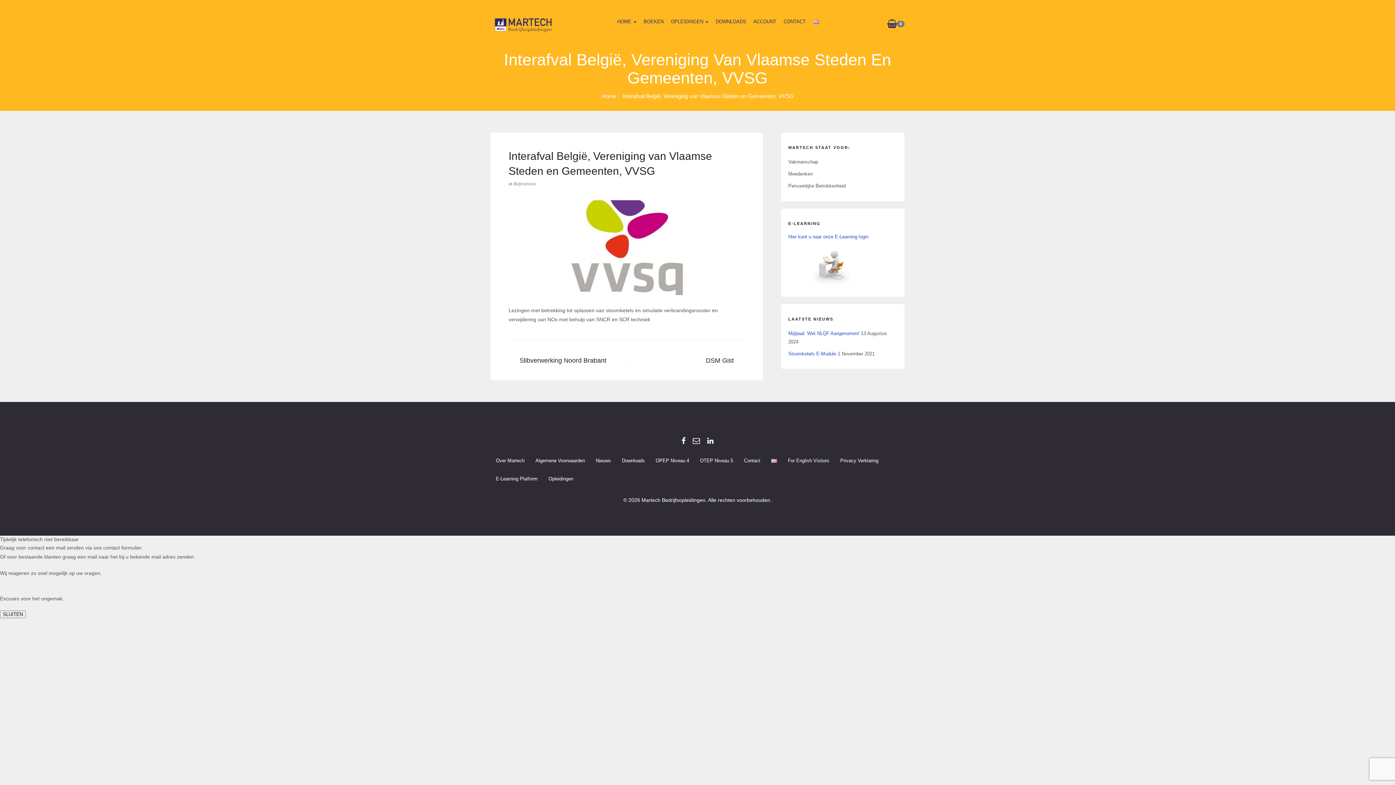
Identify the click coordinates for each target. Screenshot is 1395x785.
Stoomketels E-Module (812, 354)
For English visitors (808, 460)
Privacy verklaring (859, 460)
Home (625, 21)
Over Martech (510, 460)
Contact (795, 21)
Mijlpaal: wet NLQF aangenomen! (824, 333)
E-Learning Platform (517, 479)
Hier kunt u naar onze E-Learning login (828, 236)
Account (764, 21)
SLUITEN (13, 614)
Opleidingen (688, 21)
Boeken (654, 21)
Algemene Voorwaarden (560, 460)
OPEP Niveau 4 (672, 460)
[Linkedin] (710, 441)
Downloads (731, 21)
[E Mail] (696, 441)
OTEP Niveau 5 (716, 460)
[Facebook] (684, 441)
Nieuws (603, 460)
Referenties (525, 183)
